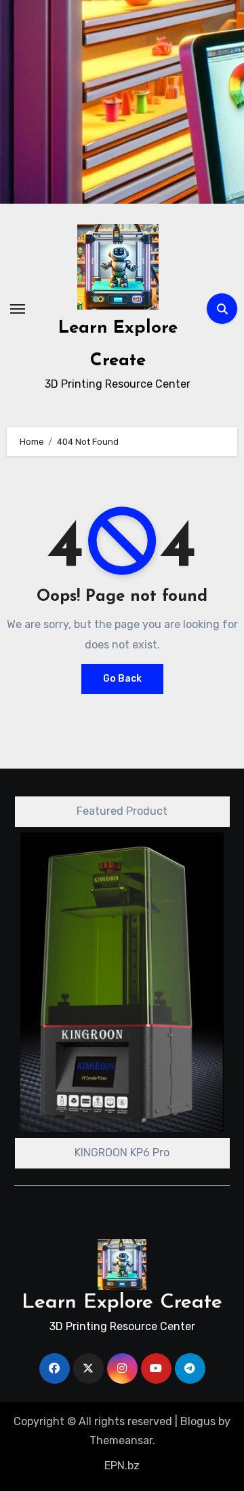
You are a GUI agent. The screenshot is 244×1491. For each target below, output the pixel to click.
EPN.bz (122, 1465)
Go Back (122, 678)
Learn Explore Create (122, 1302)
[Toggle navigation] (17, 309)
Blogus (198, 1421)
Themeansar (120, 1440)
